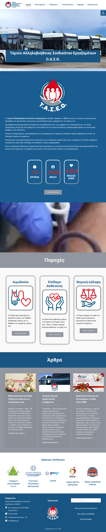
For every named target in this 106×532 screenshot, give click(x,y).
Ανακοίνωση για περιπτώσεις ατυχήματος (50, 399)
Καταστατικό (53, 500)
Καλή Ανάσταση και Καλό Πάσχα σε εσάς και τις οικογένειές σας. (20, 399)
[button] (103, 13)
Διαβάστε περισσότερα (15, 433)
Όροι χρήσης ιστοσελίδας (86, 514)
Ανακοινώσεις (12, 405)
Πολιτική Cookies (86, 519)
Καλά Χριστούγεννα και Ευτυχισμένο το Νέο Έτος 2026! (87, 399)
